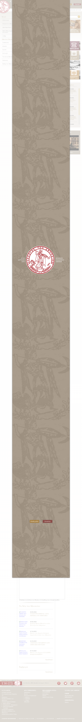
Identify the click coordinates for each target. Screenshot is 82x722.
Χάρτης (67, 702)
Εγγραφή (77, 4)
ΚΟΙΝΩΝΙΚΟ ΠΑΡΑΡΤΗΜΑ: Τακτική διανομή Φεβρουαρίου (72, 110)
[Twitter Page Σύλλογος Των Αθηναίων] (65, 683)
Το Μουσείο (6, 42)
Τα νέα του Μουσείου (8, 56)
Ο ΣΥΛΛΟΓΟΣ (6, 690)
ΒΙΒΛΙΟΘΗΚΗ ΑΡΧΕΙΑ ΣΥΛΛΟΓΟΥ (49, 691)
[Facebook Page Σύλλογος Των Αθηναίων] (10, 1)
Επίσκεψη (5, 60)
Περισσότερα (48, 659)
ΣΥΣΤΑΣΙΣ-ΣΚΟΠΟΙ (6, 692)
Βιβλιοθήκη (45, 694)
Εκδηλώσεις (27, 692)
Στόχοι (27, 700)
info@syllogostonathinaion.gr (65, 718)
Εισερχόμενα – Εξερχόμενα (10, 705)
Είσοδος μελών (34, 521)
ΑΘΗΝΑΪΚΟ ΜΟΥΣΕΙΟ (75, 10)
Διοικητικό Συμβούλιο (7, 709)
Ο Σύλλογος (6, 20)
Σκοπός (4, 49)
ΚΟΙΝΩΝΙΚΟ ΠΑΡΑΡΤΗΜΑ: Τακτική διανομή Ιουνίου (72, 93)
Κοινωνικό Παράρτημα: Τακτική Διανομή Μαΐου (72, 101)
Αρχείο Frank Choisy (47, 697)
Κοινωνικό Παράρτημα (30, 695)
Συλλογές (5, 53)
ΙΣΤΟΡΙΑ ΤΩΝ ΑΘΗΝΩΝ (72, 690)
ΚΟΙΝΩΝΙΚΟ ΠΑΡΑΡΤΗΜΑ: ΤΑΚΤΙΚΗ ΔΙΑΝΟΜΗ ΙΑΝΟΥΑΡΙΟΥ (72, 119)
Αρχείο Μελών (7, 703)
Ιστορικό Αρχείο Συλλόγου (9, 702)
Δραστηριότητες (7, 27)
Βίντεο (26, 694)
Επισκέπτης (48, 521)
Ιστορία (5, 46)
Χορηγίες (27, 698)
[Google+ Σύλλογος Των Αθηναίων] (72, 683)
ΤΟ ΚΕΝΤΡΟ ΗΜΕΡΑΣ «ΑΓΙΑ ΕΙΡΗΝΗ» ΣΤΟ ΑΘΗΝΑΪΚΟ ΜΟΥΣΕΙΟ (39, 615)
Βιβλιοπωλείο (68, 697)
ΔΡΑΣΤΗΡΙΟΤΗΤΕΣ (30, 690)
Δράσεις (27, 697)
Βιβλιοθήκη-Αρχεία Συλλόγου (8, 31)
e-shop (4, 36)
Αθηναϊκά (26, 702)
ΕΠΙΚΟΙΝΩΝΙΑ (69, 700)
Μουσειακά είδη (69, 695)
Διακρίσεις (4, 697)
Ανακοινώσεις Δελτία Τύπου (9, 714)
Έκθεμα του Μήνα (7, 64)
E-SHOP (67, 693)
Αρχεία (44, 695)
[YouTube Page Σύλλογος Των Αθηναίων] (78, 683)
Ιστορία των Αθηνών (8, 23)
